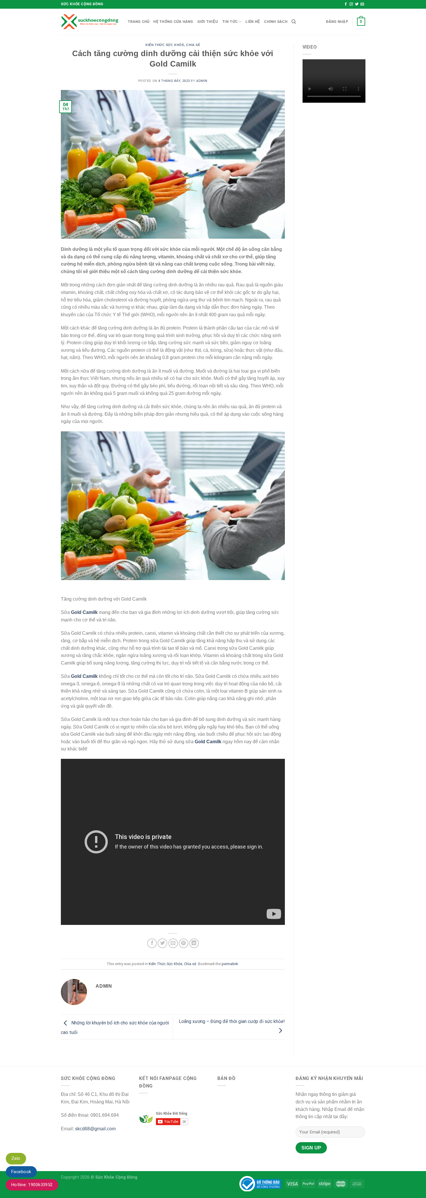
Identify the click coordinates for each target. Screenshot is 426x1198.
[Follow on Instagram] (351, 4)
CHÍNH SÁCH (275, 21)
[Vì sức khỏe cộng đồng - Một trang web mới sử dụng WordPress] (90, 22)
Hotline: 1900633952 (32, 1184)
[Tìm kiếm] (294, 21)
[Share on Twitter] (162, 943)
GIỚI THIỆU (207, 21)
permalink (230, 964)
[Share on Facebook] (152, 943)
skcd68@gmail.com (95, 1128)
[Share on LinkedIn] (194, 943)
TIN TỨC (230, 21)
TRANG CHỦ (138, 21)
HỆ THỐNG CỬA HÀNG (173, 21)
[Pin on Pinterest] (183, 943)
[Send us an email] (362, 4)
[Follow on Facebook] (345, 4)
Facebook (21, 1171)
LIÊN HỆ (252, 21)
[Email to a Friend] (173, 943)
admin (201, 81)
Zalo (16, 1158)
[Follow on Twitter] (356, 4)
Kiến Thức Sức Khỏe (164, 45)
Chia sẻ (193, 45)
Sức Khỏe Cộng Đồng (116, 1177)
